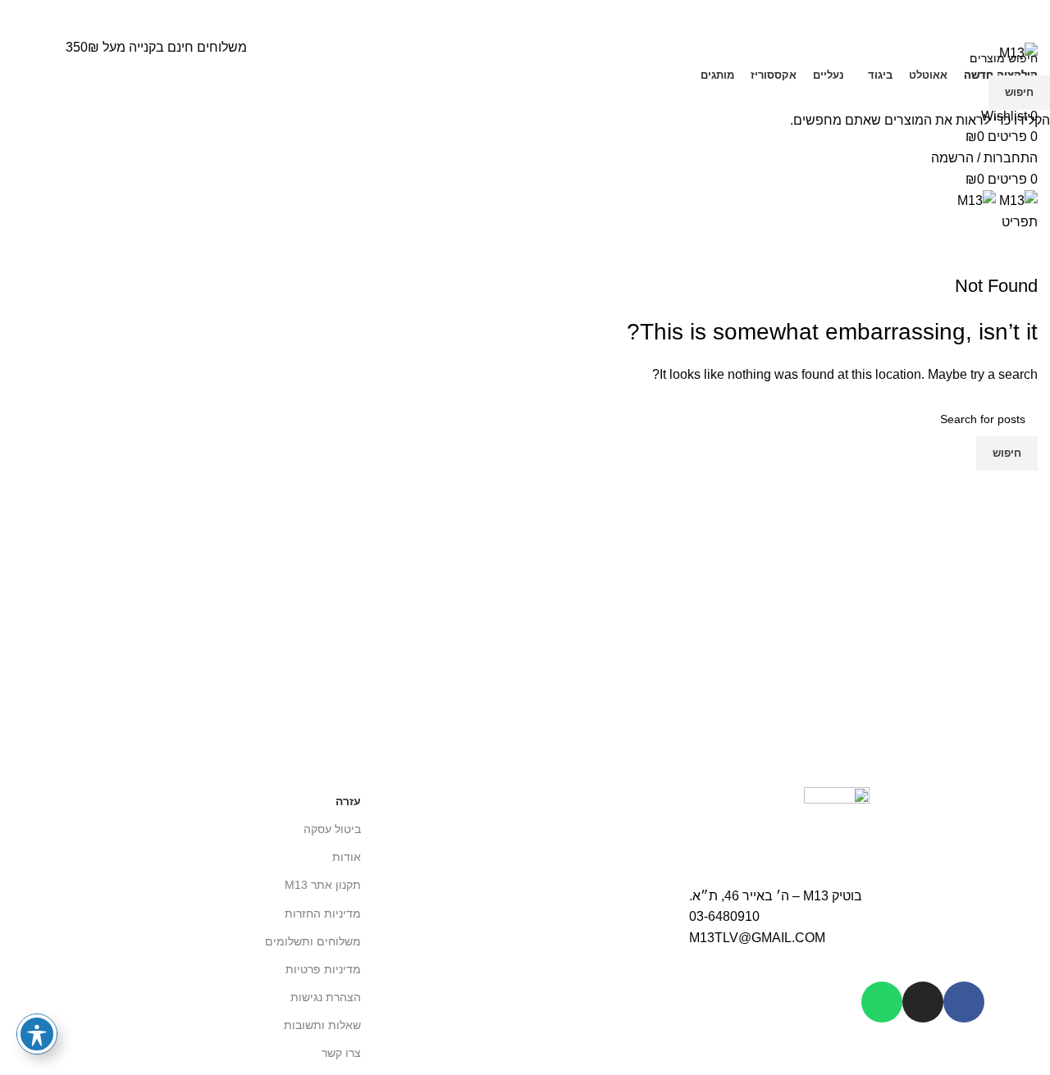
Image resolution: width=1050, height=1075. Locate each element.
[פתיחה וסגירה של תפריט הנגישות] (37, 1034)
